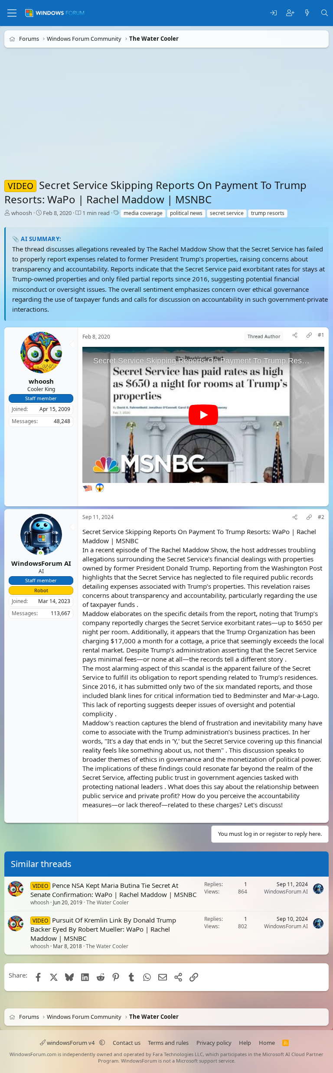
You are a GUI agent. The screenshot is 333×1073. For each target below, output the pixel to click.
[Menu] (12, 13)
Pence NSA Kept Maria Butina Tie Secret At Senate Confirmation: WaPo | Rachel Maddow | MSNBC (113, 890)
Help (245, 1043)
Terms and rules (168, 1043)
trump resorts (267, 213)
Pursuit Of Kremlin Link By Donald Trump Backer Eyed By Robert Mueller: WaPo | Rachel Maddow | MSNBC (103, 929)
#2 (321, 517)
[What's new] (307, 13)
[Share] (294, 336)
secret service (227, 213)
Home (267, 1043)
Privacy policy (214, 1043)
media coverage (143, 213)
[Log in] (273, 13)
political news (186, 213)
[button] (102, 1042)
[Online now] (40, 554)
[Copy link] (309, 336)
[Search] (324, 13)
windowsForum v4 (71, 1043)
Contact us (126, 1043)
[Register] (290, 13)
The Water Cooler (107, 903)
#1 (321, 335)
